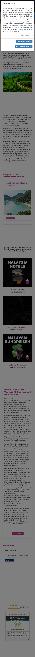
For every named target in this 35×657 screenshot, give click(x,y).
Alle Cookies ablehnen (24, 41)
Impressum (15, 31)
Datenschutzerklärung (25, 29)
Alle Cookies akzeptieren (23, 46)
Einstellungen (25, 35)
